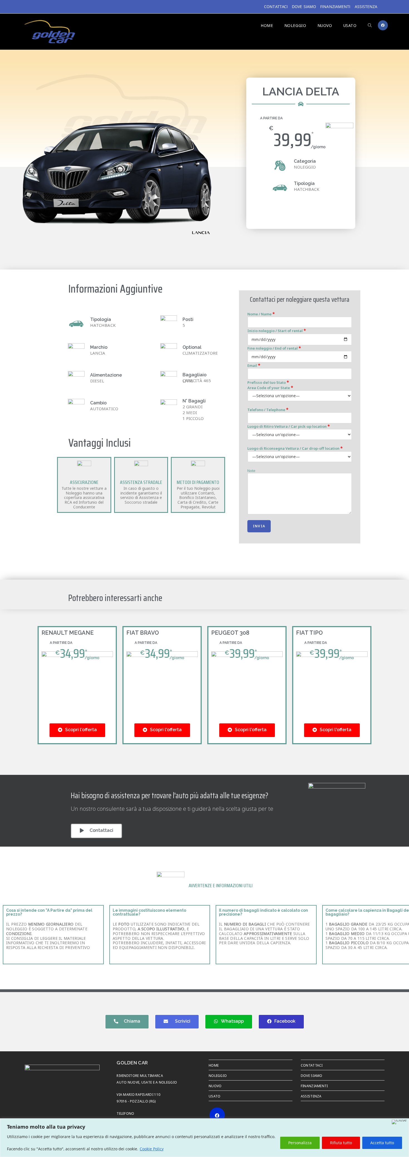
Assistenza (366, 6)
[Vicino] (399, 1122)
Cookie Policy (152, 1148)
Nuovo (215, 1085)
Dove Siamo (304, 6)
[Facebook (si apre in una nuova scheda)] (383, 25)
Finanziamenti (335, 6)
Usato (215, 1096)
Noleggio (218, 1075)
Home (214, 1065)
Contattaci (276, 6)
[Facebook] (217, 1115)
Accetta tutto (382, 1142)
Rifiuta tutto (341, 1142)
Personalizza (300, 1142)
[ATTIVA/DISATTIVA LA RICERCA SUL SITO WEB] (369, 25)
